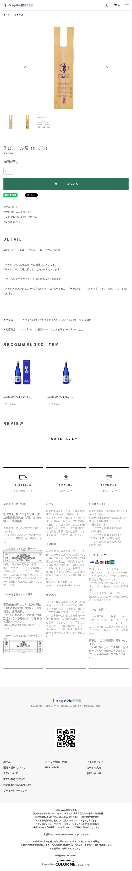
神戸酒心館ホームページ (66, 855)
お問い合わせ (94, 773)
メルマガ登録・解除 (56, 761)
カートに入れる (69, 184)
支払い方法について (14, 779)
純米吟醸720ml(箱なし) (60, 397)
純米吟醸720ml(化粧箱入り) (18, 397)
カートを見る (94, 767)
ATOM (55, 767)
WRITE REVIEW (64, 438)
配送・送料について (14, 767)
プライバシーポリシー (15, 790)
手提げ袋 (18, 14)
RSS (47, 767)
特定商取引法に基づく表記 (17, 211)
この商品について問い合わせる (20, 216)
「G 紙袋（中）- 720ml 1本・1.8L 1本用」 (91, 288)
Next (106, 67)
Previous (25, 67)
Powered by (48, 864)
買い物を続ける (11, 221)
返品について (10, 206)
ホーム (6, 14)
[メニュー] (127, 5)
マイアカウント (95, 761)
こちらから (84, 834)
